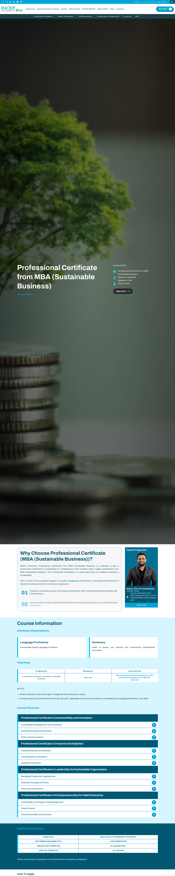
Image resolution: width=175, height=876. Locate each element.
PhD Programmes (85, 16)
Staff (152, 2)
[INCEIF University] (12, 9)
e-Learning (127, 16)
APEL (137, 16)
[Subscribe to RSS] (14, 2)
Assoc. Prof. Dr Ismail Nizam (140, 589)
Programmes (30, 9)
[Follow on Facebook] (3, 2)
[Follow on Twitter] (10, 2)
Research (64, 9)
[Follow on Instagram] (7, 2)
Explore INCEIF (102, 9)
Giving (112, 9)
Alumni (144, 2)
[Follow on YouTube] (21, 2)
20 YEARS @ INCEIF (89, 9)
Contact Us (120, 9)
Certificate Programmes (43, 16)
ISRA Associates (74, 9)
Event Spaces (161, 2)
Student (137, 2)
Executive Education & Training (48, 9)
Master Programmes (65, 16)
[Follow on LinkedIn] (17, 2)
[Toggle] (54, 16)
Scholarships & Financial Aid (108, 16)
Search (172, 1)
